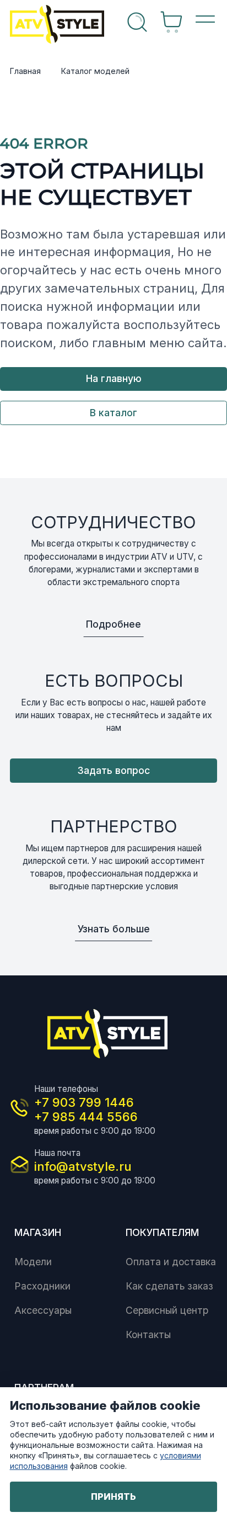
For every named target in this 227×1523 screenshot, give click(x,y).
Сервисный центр (167, 1310)
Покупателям (162, 1232)
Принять (113, 1496)
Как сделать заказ (169, 1286)
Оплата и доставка (171, 1261)
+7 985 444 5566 (86, 1117)
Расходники (42, 1286)
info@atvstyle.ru (83, 1166)
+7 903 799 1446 (84, 1102)
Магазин (37, 1232)
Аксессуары (43, 1310)
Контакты (148, 1334)
